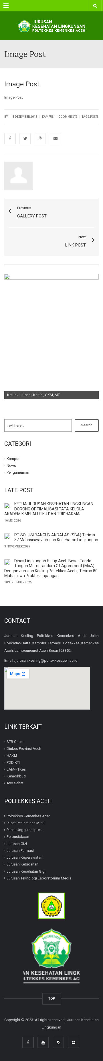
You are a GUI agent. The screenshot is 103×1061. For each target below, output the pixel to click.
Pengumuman (18, 472)
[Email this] (55, 138)
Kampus (48, 116)
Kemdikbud (16, 776)
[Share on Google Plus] (40, 138)
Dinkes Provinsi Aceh (24, 748)
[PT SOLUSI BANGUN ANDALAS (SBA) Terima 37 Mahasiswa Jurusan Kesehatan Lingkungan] (7, 536)
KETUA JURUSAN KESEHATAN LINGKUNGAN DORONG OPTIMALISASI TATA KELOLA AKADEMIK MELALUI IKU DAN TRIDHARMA (48, 509)
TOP (51, 998)
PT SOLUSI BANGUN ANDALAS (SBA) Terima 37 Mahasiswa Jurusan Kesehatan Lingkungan (56, 537)
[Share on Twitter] (25, 138)
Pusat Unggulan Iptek (24, 830)
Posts (94, 116)
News (11, 465)
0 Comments (67, 116)
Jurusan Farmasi (20, 850)
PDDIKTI (13, 762)
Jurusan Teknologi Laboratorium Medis (39, 878)
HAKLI (12, 755)
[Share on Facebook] (10, 138)
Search (86, 425)
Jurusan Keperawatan (24, 857)
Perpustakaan (18, 836)
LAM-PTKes (16, 769)
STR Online (15, 742)
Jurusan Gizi (17, 843)
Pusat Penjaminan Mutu (26, 823)
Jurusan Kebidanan (22, 864)
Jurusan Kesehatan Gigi (26, 871)
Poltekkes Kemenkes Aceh (29, 816)
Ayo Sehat (15, 783)
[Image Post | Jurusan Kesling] (51, 25)
